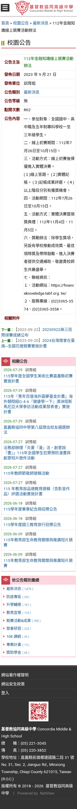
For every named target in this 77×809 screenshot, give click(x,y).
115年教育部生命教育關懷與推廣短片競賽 (38, 543)
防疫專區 (17, 597)
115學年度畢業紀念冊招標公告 (30, 509)
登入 (5, 693)
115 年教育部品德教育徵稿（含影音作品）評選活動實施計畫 (36, 491)
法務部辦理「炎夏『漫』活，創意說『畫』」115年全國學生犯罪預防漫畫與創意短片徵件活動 (37, 452)
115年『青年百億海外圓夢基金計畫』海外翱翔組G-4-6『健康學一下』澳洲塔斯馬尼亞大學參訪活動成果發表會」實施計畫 (38, 404)
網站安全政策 (13, 684)
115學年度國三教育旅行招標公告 (32, 524)
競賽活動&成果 (23, 620)
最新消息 (19, 588)
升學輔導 (18, 604)
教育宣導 (18, 612)
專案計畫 (17, 644)
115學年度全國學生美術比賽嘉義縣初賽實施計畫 (38, 379)
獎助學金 (17, 652)
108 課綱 (17, 636)
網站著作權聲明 (15, 675)
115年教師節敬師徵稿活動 (26, 473)
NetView (47, 793)
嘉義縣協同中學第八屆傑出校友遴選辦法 (36, 430)
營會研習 (18, 628)
